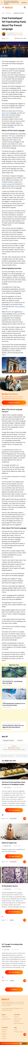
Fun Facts (8, 13)
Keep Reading (15, 810)
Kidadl (3, 13)
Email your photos (14, 402)
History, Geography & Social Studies (12, 724)
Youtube (4, 1038)
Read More (24, 2)
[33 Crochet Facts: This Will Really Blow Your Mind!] (14, 674)
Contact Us (4, 1016)
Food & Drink (13, 818)
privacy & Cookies (18, 1031)
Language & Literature (8, 740)
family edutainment (19, 1023)
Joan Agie (6, 949)
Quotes (12, 920)
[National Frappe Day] (14, 831)
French (13, 136)
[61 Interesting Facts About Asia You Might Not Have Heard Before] (14, 718)
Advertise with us (6, 1019)
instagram (4, 1034)
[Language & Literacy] (3, 916)
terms (15, 1029)
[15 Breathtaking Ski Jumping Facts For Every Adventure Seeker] (14, 696)
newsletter (16, 1021)
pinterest (4, 1031)
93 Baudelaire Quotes (10, 886)
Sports (4, 702)
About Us (16, 1016)
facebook (4, 1029)
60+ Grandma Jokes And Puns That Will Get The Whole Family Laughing (11, 2)
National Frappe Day (9, 843)
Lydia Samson (7, 787)
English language (7, 184)
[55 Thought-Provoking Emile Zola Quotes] (14, 933)
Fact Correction (23, 755)
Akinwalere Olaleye (18, 33)
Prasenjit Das (7, 846)
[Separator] (24, 1034)
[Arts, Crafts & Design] (3, 815)
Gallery (5, 56)
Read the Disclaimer (8, 755)
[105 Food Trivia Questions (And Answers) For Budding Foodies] (14, 771)
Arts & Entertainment (8, 680)
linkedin (4, 1036)
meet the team (18, 1019)
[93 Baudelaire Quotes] (14, 875)
